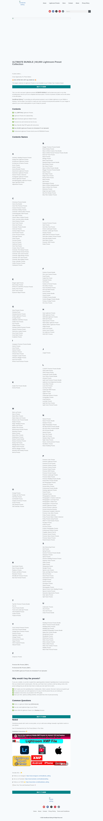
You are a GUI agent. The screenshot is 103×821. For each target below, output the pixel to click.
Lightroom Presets (54, 3)
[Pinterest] (60, 11)
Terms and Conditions (63, 811)
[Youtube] (50, 11)
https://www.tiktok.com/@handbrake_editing (37, 782)
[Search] (89, 11)
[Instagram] (56, 11)
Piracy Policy (85, 3)
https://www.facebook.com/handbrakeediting (36, 779)
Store (64, 3)
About (77, 3)
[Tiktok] (63, 11)
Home (44, 3)
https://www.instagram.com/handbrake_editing (38, 776)
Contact (70, 3)
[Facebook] (53, 11)
